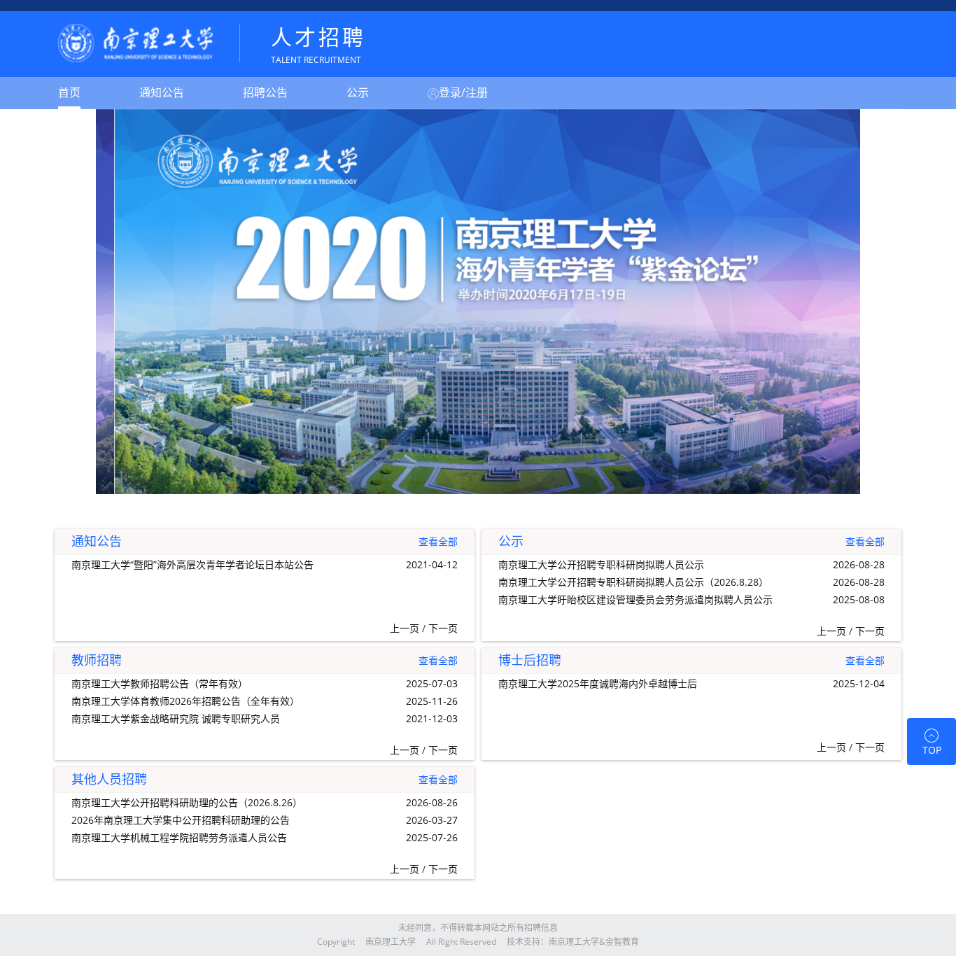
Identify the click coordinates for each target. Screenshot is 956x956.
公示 (357, 92)
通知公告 (161, 92)
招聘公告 (265, 92)
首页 (69, 92)
